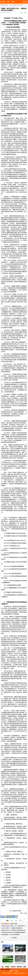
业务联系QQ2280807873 (19, 973)
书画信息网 (19, 966)
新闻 (21, 5)
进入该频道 (14, 937)
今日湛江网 (2, 1)
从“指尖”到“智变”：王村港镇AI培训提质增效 (11, 928)
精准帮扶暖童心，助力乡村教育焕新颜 (10, 934)
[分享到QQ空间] (10, 916)
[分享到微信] (16, 916)
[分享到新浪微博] (4, 916)
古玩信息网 (7, 969)
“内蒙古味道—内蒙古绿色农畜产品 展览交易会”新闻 (13, 963)
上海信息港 (13, 966)
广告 (10, 5)
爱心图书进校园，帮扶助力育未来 (9, 923)
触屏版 (11, 971)
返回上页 (25, 2)
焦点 (2, 941)
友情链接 (7, 966)
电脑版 (16, 971)
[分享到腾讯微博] (7, 916)
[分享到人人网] (13, 916)
